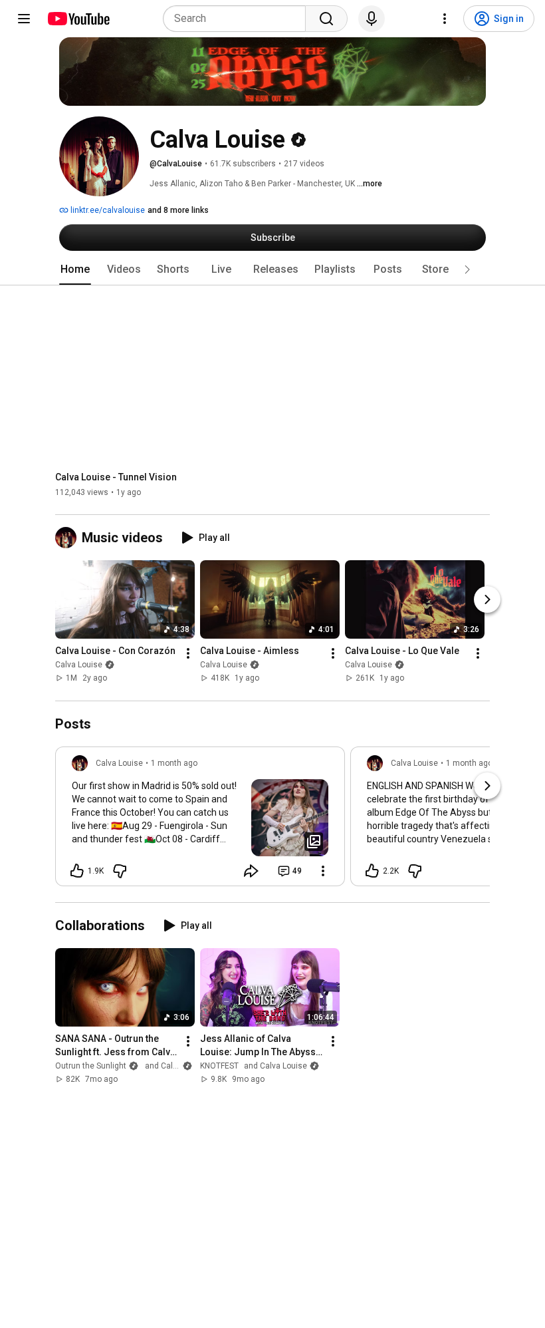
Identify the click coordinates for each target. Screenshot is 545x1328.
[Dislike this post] (119, 871)
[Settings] (445, 19)
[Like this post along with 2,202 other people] (372, 871)
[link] (200, 820)
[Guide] (24, 19)
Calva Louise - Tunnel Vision (116, 477)
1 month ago (174, 763)
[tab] (75, 269)
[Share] (251, 871)
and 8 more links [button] (178, 210)
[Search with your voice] (371, 18)
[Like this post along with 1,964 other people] (77, 871)
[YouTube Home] (78, 18)
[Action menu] (323, 871)
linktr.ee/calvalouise (106, 210)
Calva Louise (78, 665)
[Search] (326, 18)
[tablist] (272, 269)
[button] (467, 269)
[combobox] (238, 19)
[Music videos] (68, 537)
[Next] (487, 600)
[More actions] (188, 654)
